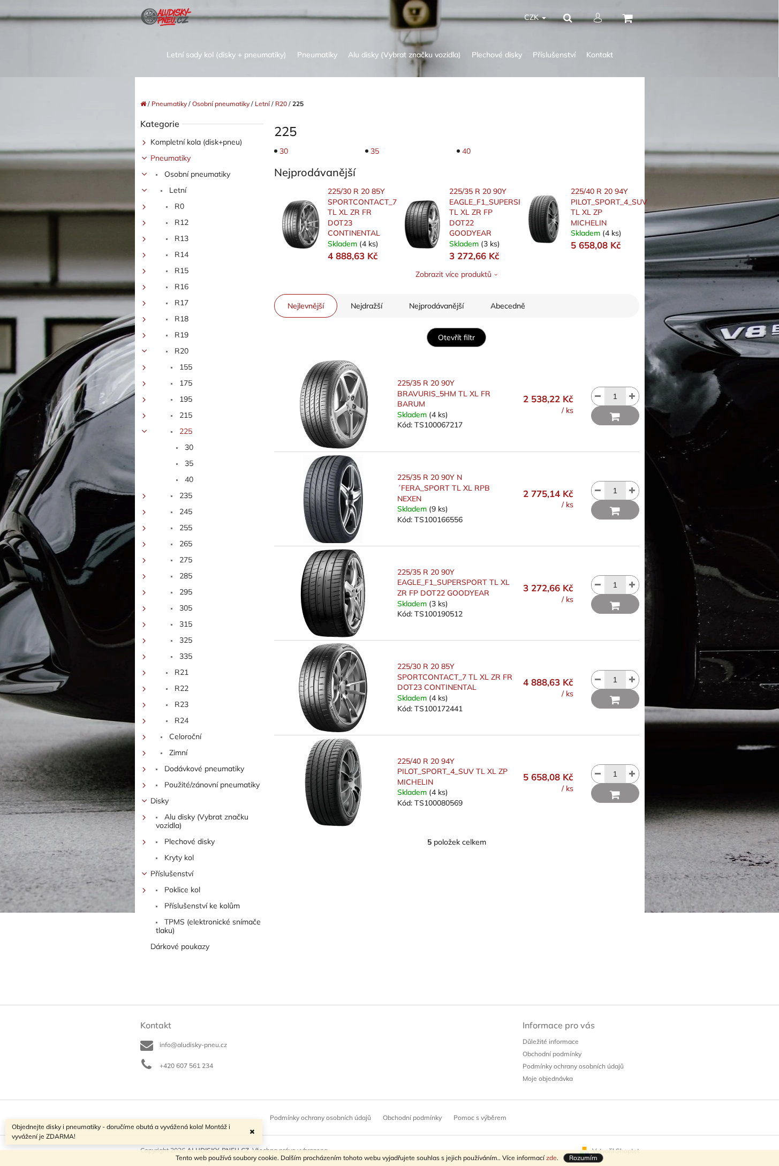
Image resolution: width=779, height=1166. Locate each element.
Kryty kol (178, 857)
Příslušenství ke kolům (201, 906)
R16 (180, 286)
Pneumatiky (170, 158)
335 (184, 656)
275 (184, 560)
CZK (532, 17)
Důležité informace (551, 1041)
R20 (180, 351)
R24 (180, 720)
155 (184, 367)
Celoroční (184, 736)
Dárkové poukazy (179, 946)
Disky (159, 801)
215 (184, 415)
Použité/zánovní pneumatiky (211, 784)
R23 (180, 704)
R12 (180, 222)
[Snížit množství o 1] (598, 396)
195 (184, 399)
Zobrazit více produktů (453, 274)
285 (184, 576)
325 (184, 640)
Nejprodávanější (436, 306)
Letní (176, 190)
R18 (180, 319)
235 (184, 495)
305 (184, 608)
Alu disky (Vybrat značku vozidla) (202, 821)
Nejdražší (366, 306)
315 (184, 624)
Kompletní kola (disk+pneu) (196, 142)
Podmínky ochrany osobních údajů (573, 1066)
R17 (180, 302)
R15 (180, 270)
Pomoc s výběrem (479, 1118)
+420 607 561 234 (186, 1066)
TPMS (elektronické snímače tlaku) (208, 926)
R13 (180, 238)
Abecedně (507, 306)
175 (184, 383)
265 (184, 543)
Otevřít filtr (456, 337)
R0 (178, 206)
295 (184, 592)
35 (188, 463)
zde (551, 1158)
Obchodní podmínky (552, 1054)
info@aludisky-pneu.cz (193, 1045)
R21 (180, 672)
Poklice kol (181, 889)
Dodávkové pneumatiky (203, 768)
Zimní (177, 752)
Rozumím (583, 1158)
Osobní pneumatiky (196, 174)
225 (184, 431)
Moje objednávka (548, 1078)
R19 (180, 335)
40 (188, 479)
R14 (180, 254)
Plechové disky (188, 841)
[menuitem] (226, 55)
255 (184, 527)
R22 (180, 688)
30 (188, 447)
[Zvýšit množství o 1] (632, 396)
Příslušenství (171, 873)
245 (184, 511)
